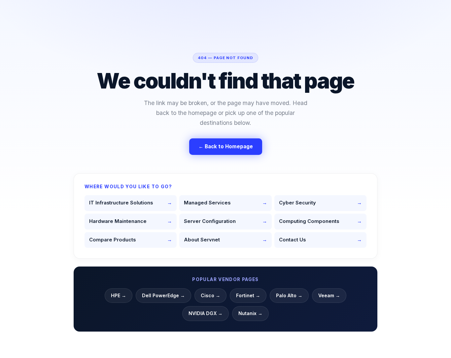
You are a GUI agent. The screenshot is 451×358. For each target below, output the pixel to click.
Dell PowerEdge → (163, 295)
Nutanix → (250, 313)
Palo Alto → (289, 295)
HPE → (118, 295)
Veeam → (329, 295)
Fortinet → (248, 295)
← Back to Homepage (225, 146)
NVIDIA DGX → (206, 313)
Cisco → (210, 295)
